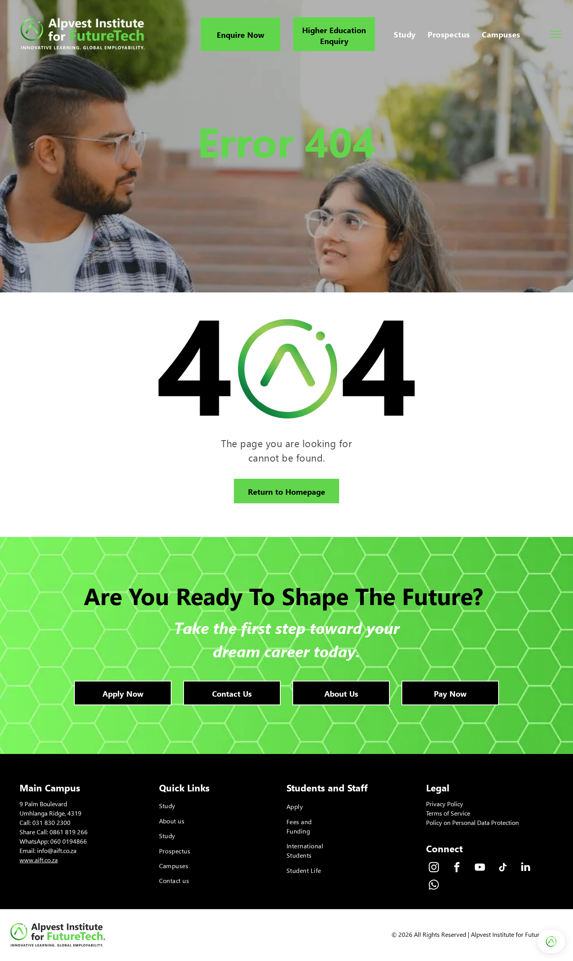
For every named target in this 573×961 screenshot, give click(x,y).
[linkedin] (526, 868)
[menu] (556, 34)
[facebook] (457, 868)
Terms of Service (448, 813)
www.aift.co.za (38, 860)
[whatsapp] (434, 885)
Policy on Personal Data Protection (472, 822)
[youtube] (480, 868)
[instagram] (434, 868)
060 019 (61, 841)
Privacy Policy (444, 804)
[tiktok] (503, 868)
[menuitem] (405, 34)
